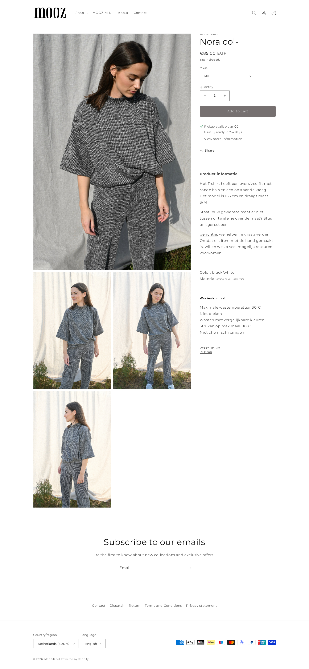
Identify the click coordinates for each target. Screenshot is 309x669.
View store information (223, 139)
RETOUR (206, 351)
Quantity (206, 87)
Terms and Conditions (163, 606)
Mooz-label (52, 659)
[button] (81, 12)
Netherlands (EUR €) (54, 643)
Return (135, 606)
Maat (203, 67)
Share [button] (209, 150)
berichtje (208, 234)
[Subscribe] (189, 568)
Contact (98, 606)
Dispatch (117, 606)
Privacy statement (201, 606)
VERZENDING (210, 348)
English (91, 643)
